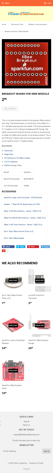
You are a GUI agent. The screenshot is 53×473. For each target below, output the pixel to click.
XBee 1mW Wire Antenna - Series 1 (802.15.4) (22, 211)
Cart (49, 3)
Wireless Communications (37, 24)
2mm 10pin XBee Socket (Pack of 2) (18, 231)
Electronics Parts (17, 24)
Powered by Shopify (36, 463)
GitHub (7, 165)
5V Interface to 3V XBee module (17, 158)
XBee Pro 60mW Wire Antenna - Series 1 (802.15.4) (25, 217)
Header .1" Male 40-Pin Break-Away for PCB (22, 204)
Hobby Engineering (20, 463)
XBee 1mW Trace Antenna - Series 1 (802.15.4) (23, 224)
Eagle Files (8, 154)
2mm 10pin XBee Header (14, 238)
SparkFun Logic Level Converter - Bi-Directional (23, 197)
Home (4, 24)
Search (26, 421)
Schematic (8, 150)
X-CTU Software (11, 161)
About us (26, 425)
